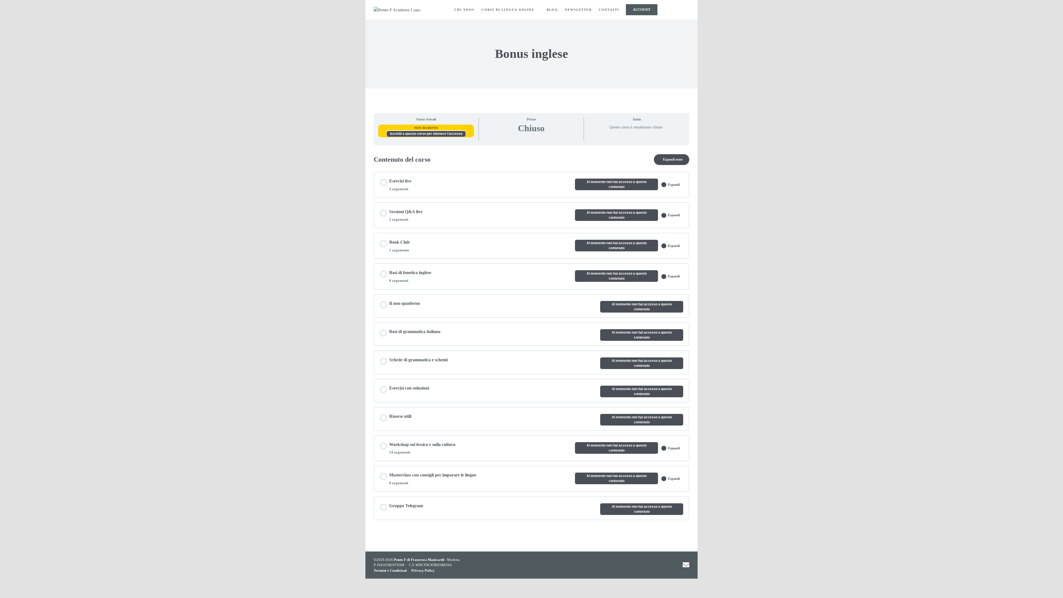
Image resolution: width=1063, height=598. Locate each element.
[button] (679, 9)
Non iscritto (426, 128)
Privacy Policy (423, 570)
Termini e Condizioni (390, 570)
